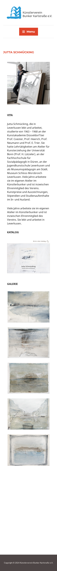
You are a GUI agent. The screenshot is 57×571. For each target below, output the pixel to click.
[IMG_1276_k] (28, 488)
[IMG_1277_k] (28, 452)
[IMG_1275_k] (28, 523)
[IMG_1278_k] (28, 415)
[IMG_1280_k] (28, 344)
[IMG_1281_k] (28, 308)
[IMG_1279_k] (28, 380)
